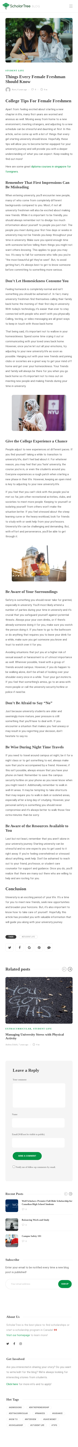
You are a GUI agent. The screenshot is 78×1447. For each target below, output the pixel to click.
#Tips (54, 1425)
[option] (39, 1011)
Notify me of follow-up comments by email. (36, 1167)
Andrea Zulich (11, 1044)
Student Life (14, 71)
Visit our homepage (18, 1335)
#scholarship (16, 1425)
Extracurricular (18, 1029)
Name (14, 1114)
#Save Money (49, 1419)
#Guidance (57, 1413)
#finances (40, 1413)
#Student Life (28, 937)
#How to (13, 1419)
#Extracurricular (18, 1413)
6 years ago (22, 89)
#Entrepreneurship (39, 1407)
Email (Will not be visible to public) (28, 1134)
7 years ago (23, 1044)
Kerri (14, 89)
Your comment (19, 1079)
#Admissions (15, 1407)
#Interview (30, 1419)
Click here (12, 1384)
